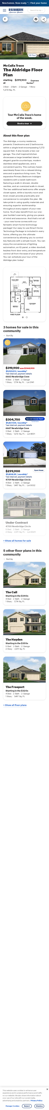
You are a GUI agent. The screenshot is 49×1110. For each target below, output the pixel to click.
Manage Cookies (12, 1106)
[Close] (47, 1089)
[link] (24, 37)
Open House (39, 470)
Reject (27, 1106)
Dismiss (39, 1106)
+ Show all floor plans (15, 705)
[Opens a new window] (36, 19)
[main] (24, 562)
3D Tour (32, 55)
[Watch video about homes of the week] (24, 105)
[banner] (24, 3)
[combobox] (36, 10)
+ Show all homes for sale (17, 540)
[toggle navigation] (4, 10)
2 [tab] (27, 317)
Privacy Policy (36, 1100)
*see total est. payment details (19, 372)
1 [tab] (23, 317)
